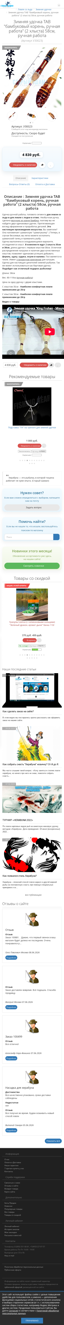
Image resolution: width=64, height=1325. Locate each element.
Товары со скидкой (12, 1215)
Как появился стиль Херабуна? (20, 875)
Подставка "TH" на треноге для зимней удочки (32, 427)
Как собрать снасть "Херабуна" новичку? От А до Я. (31, 764)
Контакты (8, 1171)
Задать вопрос (33, 507)
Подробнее (11, 957)
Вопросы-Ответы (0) (19, 184)
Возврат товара (11, 1188)
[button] (57, 4)
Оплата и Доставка (45, 184)
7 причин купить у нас (14, 1168)
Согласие (13, 1310)
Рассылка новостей (12, 1235)
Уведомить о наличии (24, 164)
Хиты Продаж (10, 1203)
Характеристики (40, 178)
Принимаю (32, 1320)
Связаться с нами (12, 1182)
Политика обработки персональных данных (23, 1267)
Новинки (8, 1206)
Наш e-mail (9, 1255)
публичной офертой (13, 1287)
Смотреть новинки (33, 565)
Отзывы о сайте (11, 1185)
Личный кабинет (11, 1226)
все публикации (33, 894)
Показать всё (53, 1140)
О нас (6, 1159)
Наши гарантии (11, 1165)
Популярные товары (13, 1209)
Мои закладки (10, 1232)
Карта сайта (9, 1191)
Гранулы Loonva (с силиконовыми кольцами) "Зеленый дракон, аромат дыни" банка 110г (32, 623)
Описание (20, 178)
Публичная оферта (12, 1270)
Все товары (9, 1212)
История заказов (11, 1229)
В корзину (31, 640)
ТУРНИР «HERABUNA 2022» (18, 820)
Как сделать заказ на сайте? (18, 711)
